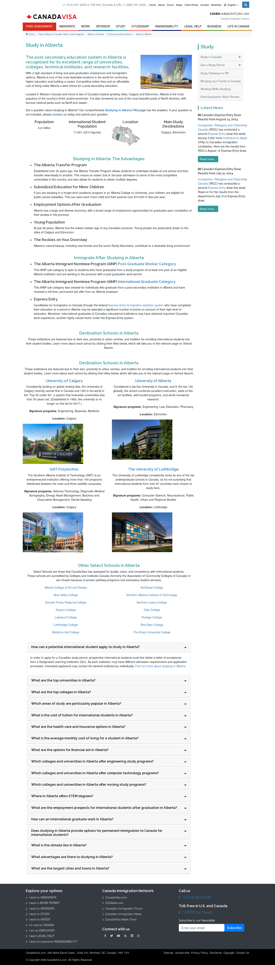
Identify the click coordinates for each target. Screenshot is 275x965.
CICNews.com (113, 903)
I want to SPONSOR (41, 908)
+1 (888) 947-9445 (197, 912)
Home (152, 4)
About (161, 4)
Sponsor (103, 26)
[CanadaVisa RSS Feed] (125, 935)
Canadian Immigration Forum (123, 908)
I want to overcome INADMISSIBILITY (52, 941)
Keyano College (66, 610)
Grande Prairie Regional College (65, 602)
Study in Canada (96, 34)
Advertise (216, 4)
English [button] (232, 4)
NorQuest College (152, 587)
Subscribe (234, 927)
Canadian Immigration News (122, 914)
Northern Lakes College (152, 602)
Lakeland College (66, 617)
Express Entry (217, 134)
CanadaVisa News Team (120, 919)
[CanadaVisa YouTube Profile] (118, 935)
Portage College (152, 617)
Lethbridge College (66, 625)
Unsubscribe (182, 953)
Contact (204, 4)
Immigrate (67, 26)
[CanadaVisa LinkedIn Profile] (132, 935)
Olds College (152, 610)
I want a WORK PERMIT (44, 903)
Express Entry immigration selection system (136, 305)
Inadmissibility (166, 26)
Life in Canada (238, 26)
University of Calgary (64, 381)
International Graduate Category (147, 281)
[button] (266, 956)
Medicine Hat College (65, 632)
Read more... (208, 159)
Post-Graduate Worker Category (147, 264)
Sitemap (168, 953)
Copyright (229, 953)
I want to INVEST (39, 919)
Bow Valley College (66, 595)
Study (120, 26)
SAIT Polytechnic (64, 469)
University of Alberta (153, 381)
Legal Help (192, 26)
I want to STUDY (39, 914)
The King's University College (152, 632)
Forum (170, 4)
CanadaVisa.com (115, 897)
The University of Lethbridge (153, 469)
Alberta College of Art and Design (65, 587)
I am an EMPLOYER (41, 930)
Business (214, 26)
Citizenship (140, 26)
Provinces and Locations (120, 34)
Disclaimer (216, 953)
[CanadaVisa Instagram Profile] (138, 935)
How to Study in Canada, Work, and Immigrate (61, 34)
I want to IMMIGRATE (42, 897)
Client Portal (191, 4)
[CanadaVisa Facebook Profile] (105, 935)
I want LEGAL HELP (41, 936)
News (179, 4)
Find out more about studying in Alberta (160, 666)
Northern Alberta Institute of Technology (151, 595)
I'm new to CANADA (41, 925)
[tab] (108, 647)
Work (85, 26)
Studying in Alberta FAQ (122, 110)
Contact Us (242, 953)
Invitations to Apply (235, 138)
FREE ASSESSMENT (39, 26)
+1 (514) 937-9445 (196, 897)
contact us (59, 114)
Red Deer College (152, 625)
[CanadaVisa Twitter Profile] (111, 935)
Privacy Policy (199, 953)
